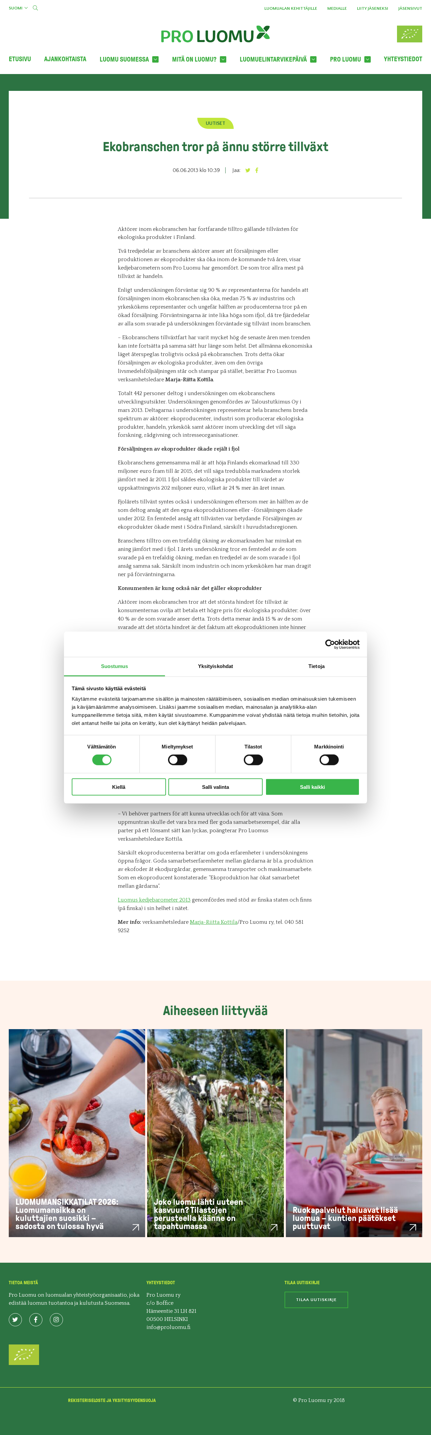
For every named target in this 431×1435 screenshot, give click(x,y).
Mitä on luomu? (194, 59)
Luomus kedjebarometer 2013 (154, 900)
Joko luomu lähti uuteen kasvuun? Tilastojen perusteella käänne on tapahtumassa (198, 1214)
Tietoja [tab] (316, 666)
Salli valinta (215, 787)
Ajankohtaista (65, 59)
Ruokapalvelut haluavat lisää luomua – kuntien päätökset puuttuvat (345, 1218)
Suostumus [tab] (114, 666)
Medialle (337, 8)
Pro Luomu (345, 59)
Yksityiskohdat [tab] (215, 666)
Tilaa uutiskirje (316, 1299)
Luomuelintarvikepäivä (273, 59)
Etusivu (20, 59)
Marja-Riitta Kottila (213, 922)
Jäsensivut (410, 8)
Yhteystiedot (403, 59)
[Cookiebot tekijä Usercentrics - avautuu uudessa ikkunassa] (330, 644)
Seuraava (404, 95)
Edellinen (27, 95)
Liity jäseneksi (372, 8)
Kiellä (118, 787)
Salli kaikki (312, 787)
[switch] (177, 760)
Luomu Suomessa (124, 59)
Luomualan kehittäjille (290, 8)
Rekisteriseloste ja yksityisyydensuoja (112, 1400)
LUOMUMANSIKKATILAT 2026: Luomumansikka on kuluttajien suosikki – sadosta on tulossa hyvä (67, 1214)
